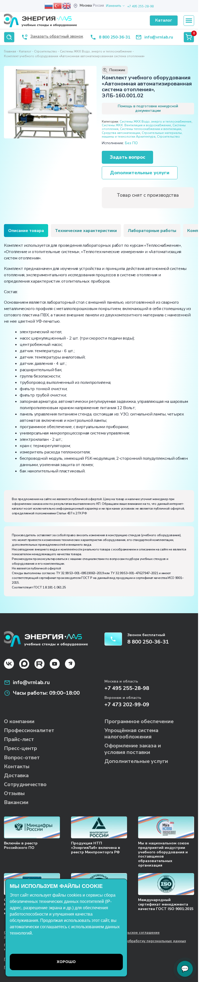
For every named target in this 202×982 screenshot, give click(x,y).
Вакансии (16, 802)
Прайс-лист (19, 739)
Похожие (114, 70)
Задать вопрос (127, 157)
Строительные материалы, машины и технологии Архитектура (142, 135)
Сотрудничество (25, 784)
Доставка (16, 775)
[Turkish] (57, 5)
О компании (19, 721)
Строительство (45, 51)
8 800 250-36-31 (114, 37)
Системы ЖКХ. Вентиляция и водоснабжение (136, 125)
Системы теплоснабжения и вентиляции (150, 129)
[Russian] (48, 5)
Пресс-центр (20, 748)
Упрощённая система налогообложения (131, 733)
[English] (66, 5)
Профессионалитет (29, 730)
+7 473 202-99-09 (126, 704)
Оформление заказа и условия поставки (132, 749)
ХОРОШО (66, 961)
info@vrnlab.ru (158, 37)
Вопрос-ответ (22, 757)
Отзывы (14, 793)
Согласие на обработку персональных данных (145, 941)
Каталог (25, 51)
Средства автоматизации (121, 133)
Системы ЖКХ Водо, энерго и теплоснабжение (96, 51)
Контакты (16, 766)
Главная (10, 51)
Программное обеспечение (139, 721)
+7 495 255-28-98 (140, 6)
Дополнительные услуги (139, 173)
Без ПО (131, 143)
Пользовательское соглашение (132, 933)
